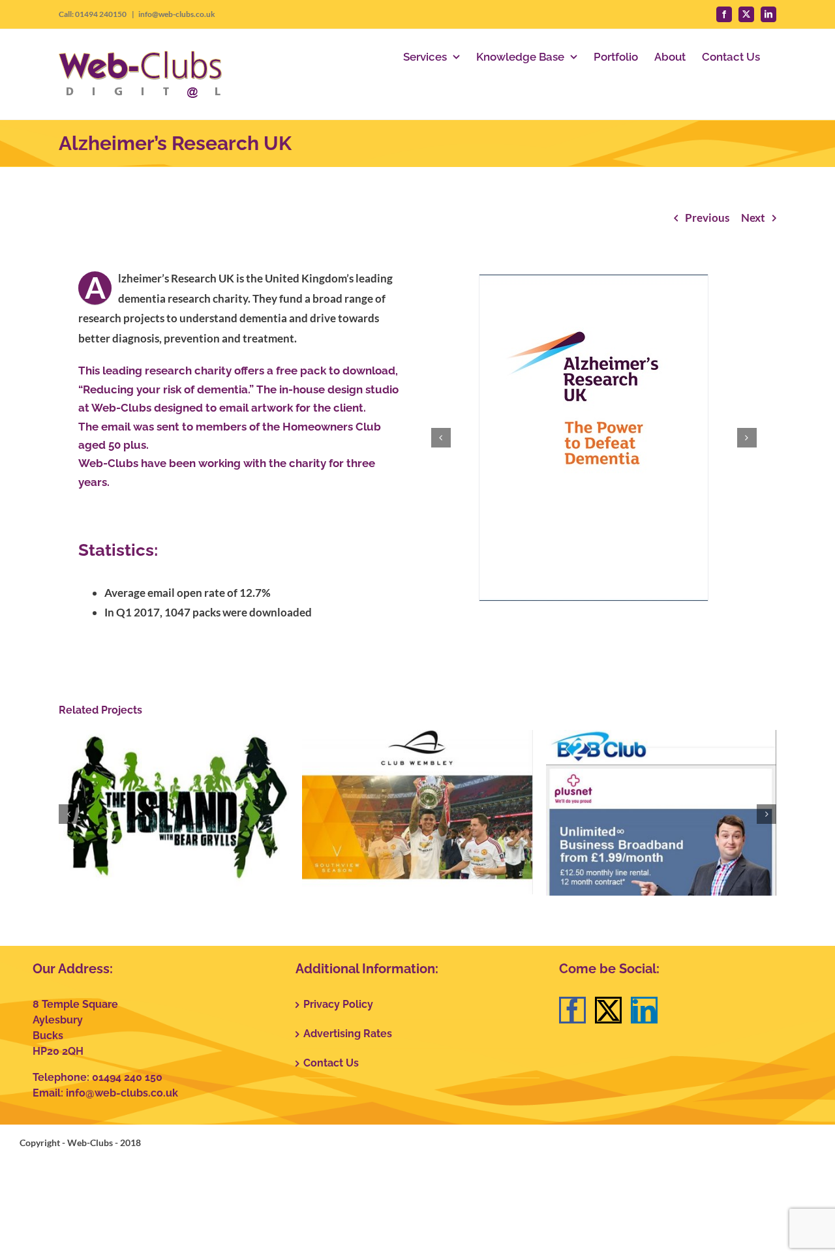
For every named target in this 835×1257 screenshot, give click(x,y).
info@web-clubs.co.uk (176, 14)
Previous (707, 217)
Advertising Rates (347, 1033)
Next (753, 217)
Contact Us (331, 1063)
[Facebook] (572, 1010)
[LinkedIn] (644, 1010)
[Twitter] (608, 1010)
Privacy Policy (338, 1004)
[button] (441, 437)
